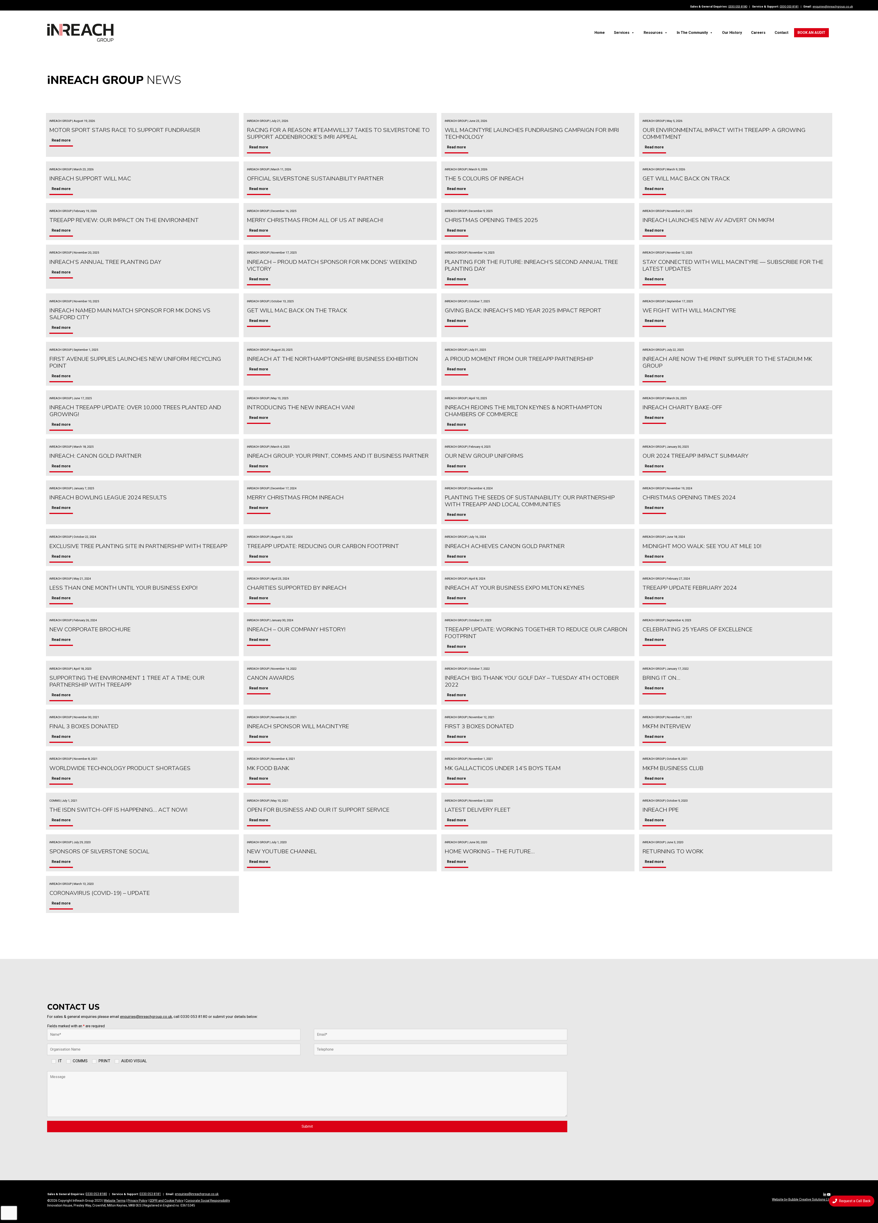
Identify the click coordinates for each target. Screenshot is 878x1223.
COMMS (80, 1061)
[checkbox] (48, 1062)
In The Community (692, 32)
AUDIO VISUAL (134, 1061)
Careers (758, 32)
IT (60, 1061)
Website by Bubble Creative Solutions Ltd (801, 1199)
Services (621, 32)
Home (599, 32)
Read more (61, 140)
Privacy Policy (137, 1200)
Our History (732, 32)
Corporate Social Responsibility (207, 1200)
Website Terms (115, 1200)
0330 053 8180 (737, 6)
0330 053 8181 (789, 6)
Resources (653, 32)
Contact (781, 32)
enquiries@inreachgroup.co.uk (833, 6)
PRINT (104, 1061)
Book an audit (811, 32)
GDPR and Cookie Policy (166, 1200)
